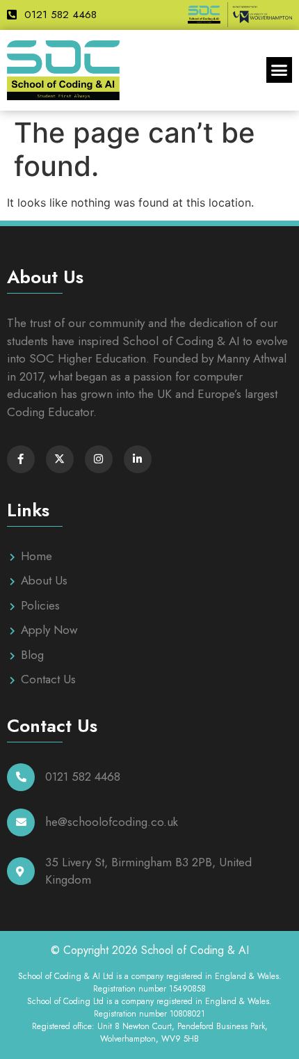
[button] (279, 70)
